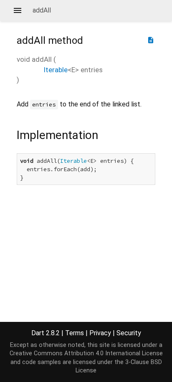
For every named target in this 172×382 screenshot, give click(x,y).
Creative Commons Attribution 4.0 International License (86, 353)
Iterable (55, 70)
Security (128, 333)
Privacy (100, 333)
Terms (74, 333)
